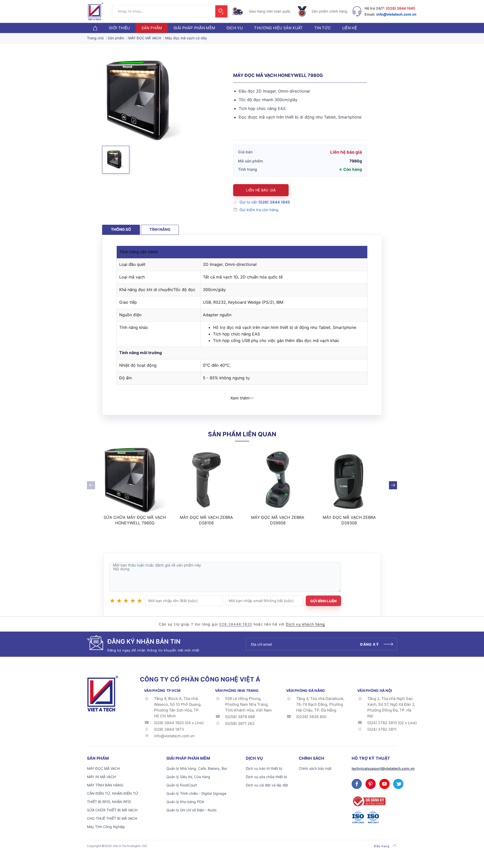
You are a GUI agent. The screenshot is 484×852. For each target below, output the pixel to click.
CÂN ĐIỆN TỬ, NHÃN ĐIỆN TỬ (112, 793)
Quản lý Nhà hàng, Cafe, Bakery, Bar (196, 768)
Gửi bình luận (323, 601)
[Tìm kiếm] (221, 11)
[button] (115, 160)
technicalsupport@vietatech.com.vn (383, 768)
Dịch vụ (235, 27)
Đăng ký (369, 644)
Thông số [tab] (121, 229)
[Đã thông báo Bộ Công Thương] (368, 801)
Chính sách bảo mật (315, 768)
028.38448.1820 (235, 624)
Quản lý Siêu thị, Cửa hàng (188, 777)
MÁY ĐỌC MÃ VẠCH (103, 768)
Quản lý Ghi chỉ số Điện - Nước (191, 810)
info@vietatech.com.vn (396, 14)
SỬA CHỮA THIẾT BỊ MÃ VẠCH (112, 810)
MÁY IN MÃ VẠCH (101, 777)
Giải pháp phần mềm (194, 27)
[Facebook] (357, 784)
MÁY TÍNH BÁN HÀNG (105, 785)
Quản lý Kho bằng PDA (185, 802)
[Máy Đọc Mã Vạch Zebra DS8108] (206, 480)
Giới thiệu (119, 27)
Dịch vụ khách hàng (305, 624)
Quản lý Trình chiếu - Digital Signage (196, 793)
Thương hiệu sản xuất (278, 27)
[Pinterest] (371, 784)
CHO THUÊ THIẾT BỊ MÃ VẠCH (112, 818)
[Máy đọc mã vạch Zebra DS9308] (349, 480)
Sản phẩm (151, 27)
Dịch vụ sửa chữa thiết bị (266, 777)
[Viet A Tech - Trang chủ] (95, 11)
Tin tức (322, 27)
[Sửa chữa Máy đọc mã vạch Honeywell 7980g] (135, 480)
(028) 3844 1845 (400, 8)
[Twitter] (398, 784)
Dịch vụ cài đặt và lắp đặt (267, 785)
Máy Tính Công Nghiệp (106, 827)
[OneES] (102, 693)
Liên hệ (349, 27)
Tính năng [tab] (159, 229)
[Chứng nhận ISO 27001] (358, 817)
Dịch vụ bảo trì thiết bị (264, 768)
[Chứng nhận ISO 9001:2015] (373, 817)
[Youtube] (384, 784)
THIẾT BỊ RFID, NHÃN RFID (109, 802)
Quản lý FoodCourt (181, 785)
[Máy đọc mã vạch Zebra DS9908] (278, 480)
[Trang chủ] (95, 28)
